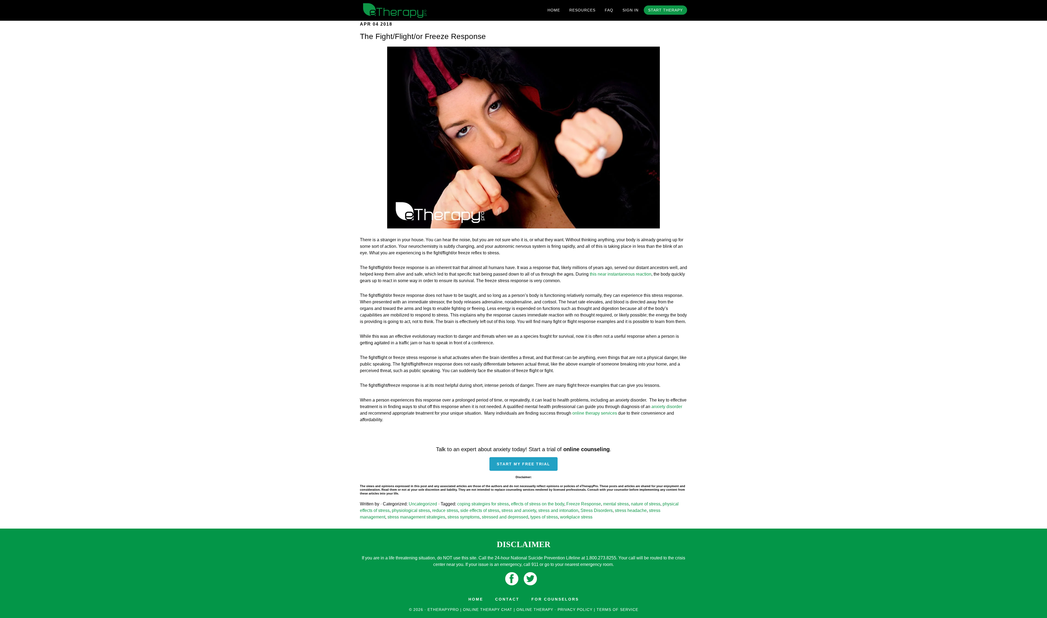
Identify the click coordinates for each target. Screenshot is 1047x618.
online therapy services (594, 413)
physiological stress (411, 510)
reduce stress (445, 510)
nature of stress (645, 504)
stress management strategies (416, 517)
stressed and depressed (505, 517)
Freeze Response (583, 504)
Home (475, 599)
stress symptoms (463, 517)
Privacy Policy (575, 609)
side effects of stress (479, 510)
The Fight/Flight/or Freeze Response (423, 36)
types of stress (544, 517)
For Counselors (555, 599)
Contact (507, 599)
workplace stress (576, 517)
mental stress (616, 504)
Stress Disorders (596, 510)
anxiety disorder (666, 406)
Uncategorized (423, 504)
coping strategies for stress (483, 504)
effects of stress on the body (537, 504)
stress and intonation (558, 510)
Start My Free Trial (523, 464)
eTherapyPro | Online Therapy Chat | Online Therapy (409, 10)
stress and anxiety (518, 510)
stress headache (631, 510)
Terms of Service (617, 609)
